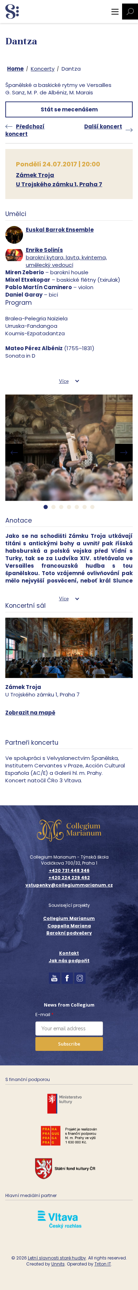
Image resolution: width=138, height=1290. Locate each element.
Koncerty (42, 68)
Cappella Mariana (69, 926)
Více (64, 381)
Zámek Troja (35, 175)
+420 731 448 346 (69, 870)
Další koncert (103, 126)
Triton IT (102, 1264)
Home (15, 68)
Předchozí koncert (25, 130)
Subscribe (69, 1044)
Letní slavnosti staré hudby (57, 1258)
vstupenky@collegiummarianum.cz (69, 885)
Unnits (58, 1264)
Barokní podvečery (69, 933)
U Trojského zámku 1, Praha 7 (59, 184)
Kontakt (69, 953)
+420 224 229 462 (69, 878)
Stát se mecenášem (69, 109)
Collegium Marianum (69, 918)
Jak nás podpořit (69, 961)
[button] (46, 507)
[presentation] (14, 453)
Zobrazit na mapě (30, 712)
